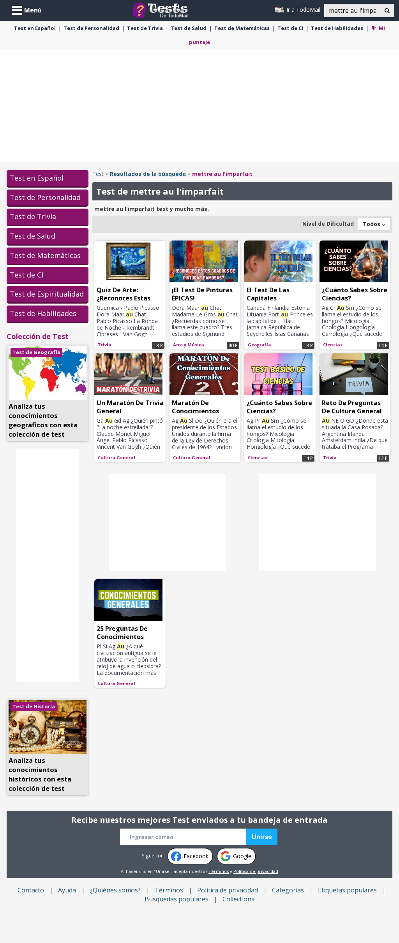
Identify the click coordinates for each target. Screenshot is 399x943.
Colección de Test (38, 336)
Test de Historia (33, 706)
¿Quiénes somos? (115, 890)
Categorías (288, 890)
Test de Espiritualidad (47, 294)
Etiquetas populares (347, 890)
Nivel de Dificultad (328, 223)
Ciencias (333, 345)
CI (290, 28)
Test (98, 173)
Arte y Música (188, 345)
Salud (189, 28)
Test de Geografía (36, 352)
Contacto (31, 890)
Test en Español (37, 178)
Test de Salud (32, 236)
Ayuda (67, 890)
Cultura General (116, 457)
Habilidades (337, 28)
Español (35, 28)
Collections (238, 899)
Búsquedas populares (176, 899)
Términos (218, 871)
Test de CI (26, 274)
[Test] (161, 9)
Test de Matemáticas (45, 255)
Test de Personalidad (45, 197)
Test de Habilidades (43, 313)
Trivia (145, 28)
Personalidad (91, 28)
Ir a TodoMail (302, 9)
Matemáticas (242, 28)
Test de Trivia (33, 216)
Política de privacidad (255, 871)
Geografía (259, 345)
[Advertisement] (199, 106)
